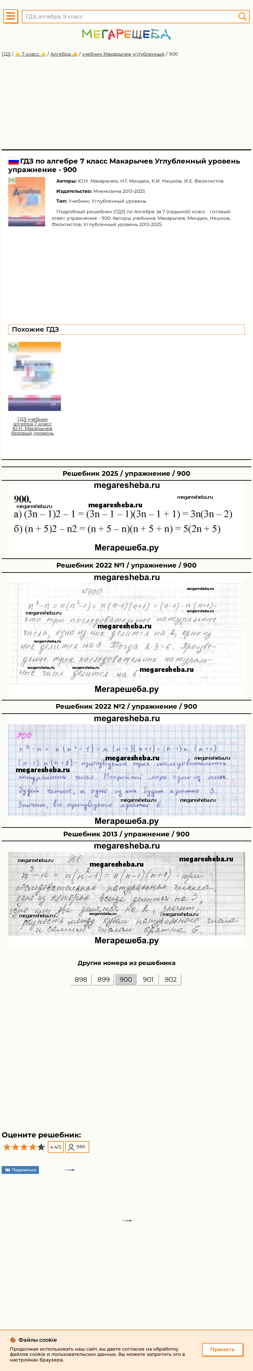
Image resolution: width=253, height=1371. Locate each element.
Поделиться (24, 1169)
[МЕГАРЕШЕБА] (126, 34)
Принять (222, 1349)
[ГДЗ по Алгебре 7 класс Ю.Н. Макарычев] (26, 201)
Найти (242, 17)
